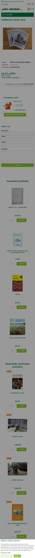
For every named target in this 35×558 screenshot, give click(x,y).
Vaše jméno (4, 130)
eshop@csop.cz (21, 110)
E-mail (3, 136)
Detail (12, 220)
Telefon (3, 142)
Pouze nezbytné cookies (6, 556)
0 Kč (32, 9)
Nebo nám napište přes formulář (15, 115)
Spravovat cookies (6, 553)
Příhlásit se (5, 4)
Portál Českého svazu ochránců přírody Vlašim (14, 1)
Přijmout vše (17, 556)
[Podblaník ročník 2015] (17, 39)
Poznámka (4, 149)
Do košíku (21, 220)
